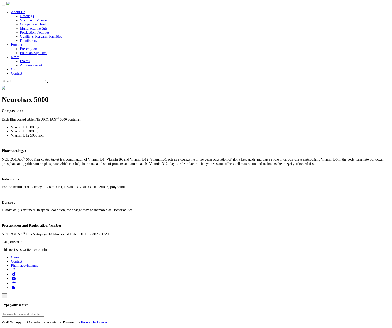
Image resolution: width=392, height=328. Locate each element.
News (15, 57)
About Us (18, 12)
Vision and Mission (34, 20)
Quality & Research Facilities (41, 36)
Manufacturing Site (33, 28)
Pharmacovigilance (33, 53)
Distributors (28, 40)
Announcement (31, 65)
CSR (14, 69)
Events (25, 61)
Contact (16, 73)
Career (15, 257)
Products (17, 45)
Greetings (27, 16)
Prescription (28, 49)
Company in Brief (33, 24)
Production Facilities (34, 32)
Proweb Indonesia (94, 322)
